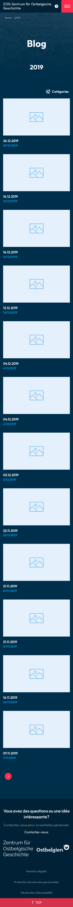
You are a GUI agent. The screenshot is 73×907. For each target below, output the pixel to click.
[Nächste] (8, 776)
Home (8, 17)
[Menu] (67, 6)
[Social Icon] (56, 6)
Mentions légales (36, 871)
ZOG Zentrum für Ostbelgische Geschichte (27, 6)
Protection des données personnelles (36, 882)
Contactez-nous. (36, 832)
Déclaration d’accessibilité (36, 892)
